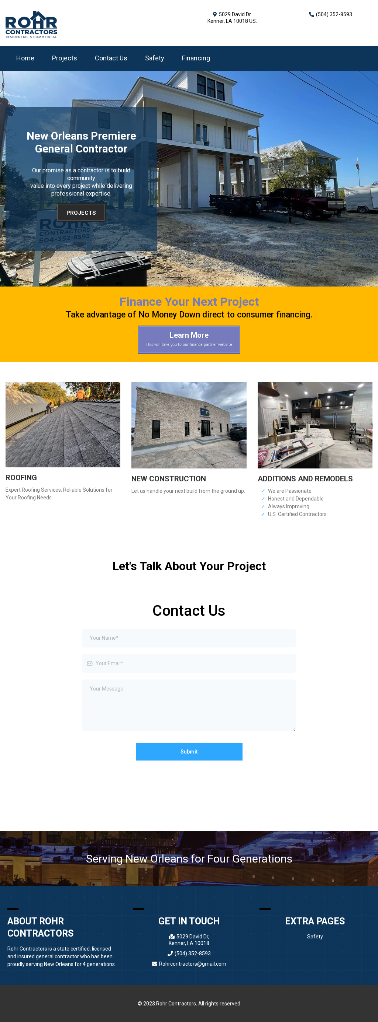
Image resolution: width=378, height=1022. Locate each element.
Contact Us (111, 58)
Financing (196, 58)
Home (25, 58)
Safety (154, 58)
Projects (64, 58)
